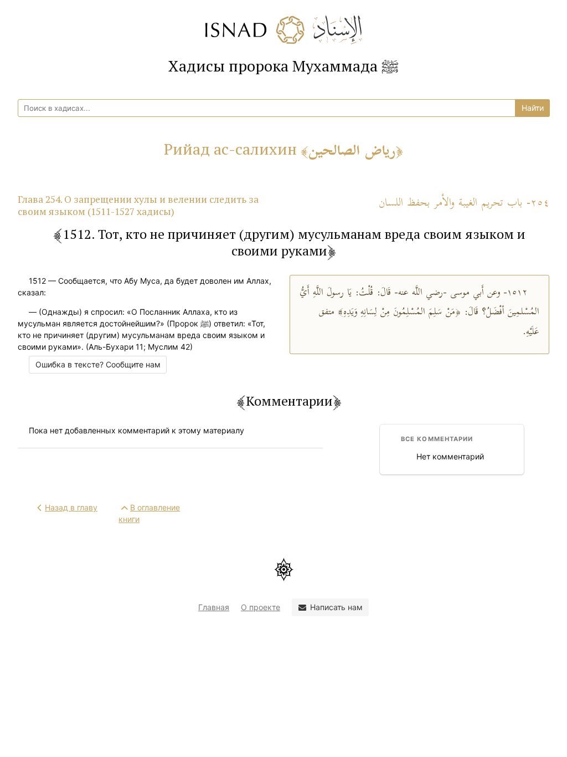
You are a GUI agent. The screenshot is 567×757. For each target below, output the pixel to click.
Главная (213, 607)
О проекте (260, 607)
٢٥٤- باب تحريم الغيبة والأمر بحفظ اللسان (464, 203)
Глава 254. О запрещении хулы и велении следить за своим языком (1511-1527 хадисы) (138, 205)
